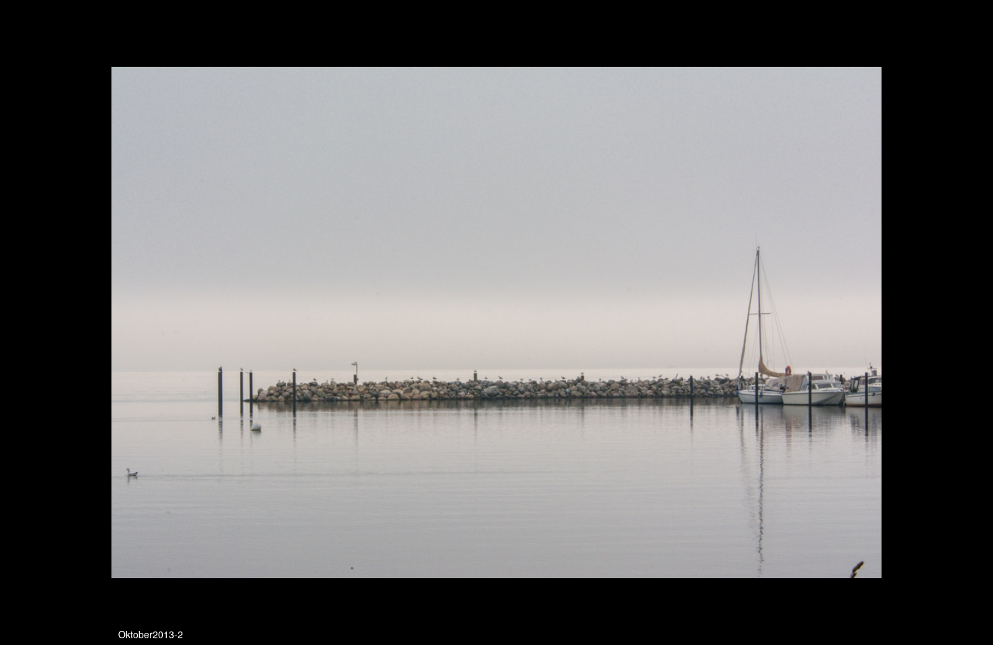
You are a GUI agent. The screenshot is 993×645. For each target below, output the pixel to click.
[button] (869, 35)
